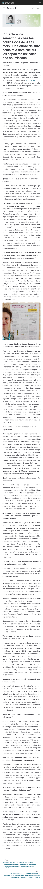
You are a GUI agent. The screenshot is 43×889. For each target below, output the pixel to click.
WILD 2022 (30, 80)
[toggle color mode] (32, 8)
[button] (4, 8)
